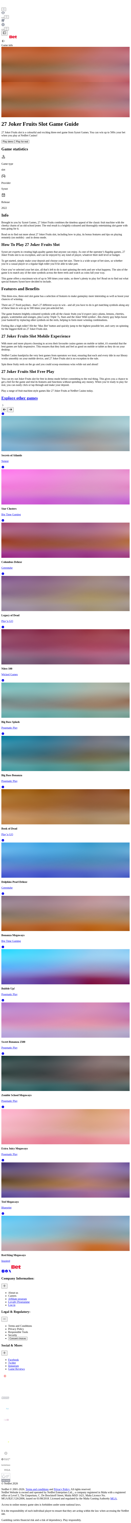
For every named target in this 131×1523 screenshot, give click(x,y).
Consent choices (18, 1338)
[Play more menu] (2, 17)
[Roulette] (65, 25)
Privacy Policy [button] (16, 1328)
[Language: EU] (6, 29)
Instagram (13, 1365)
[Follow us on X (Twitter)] (10, 1271)
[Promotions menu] (3, 9)
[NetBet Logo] (9, 37)
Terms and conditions (37, 1489)
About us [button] (13, 1292)
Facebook (13, 1359)
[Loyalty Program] (65, 13)
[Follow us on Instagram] (3, 1271)
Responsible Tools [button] (18, 1332)
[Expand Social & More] (4, 1353)
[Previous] (4, 409)
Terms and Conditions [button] (20, 1325)
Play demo (8, 141)
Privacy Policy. (62, 1489)
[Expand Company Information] (4, 1286)
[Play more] (6, 17)
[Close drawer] (4, 33)
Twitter (12, 1362)
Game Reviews (16, 1368)
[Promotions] (4, 9)
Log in (11, 1305)
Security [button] (12, 1335)
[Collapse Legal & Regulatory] (4, 1319)
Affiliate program (17, 1298)
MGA (113, 1498)
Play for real (22, 141)
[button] (2, 414)
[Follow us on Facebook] (6, 1271)
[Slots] (65, 21)
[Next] (11, 409)
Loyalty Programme (19, 1301)
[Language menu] (2, 29)
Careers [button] (12, 1295)
